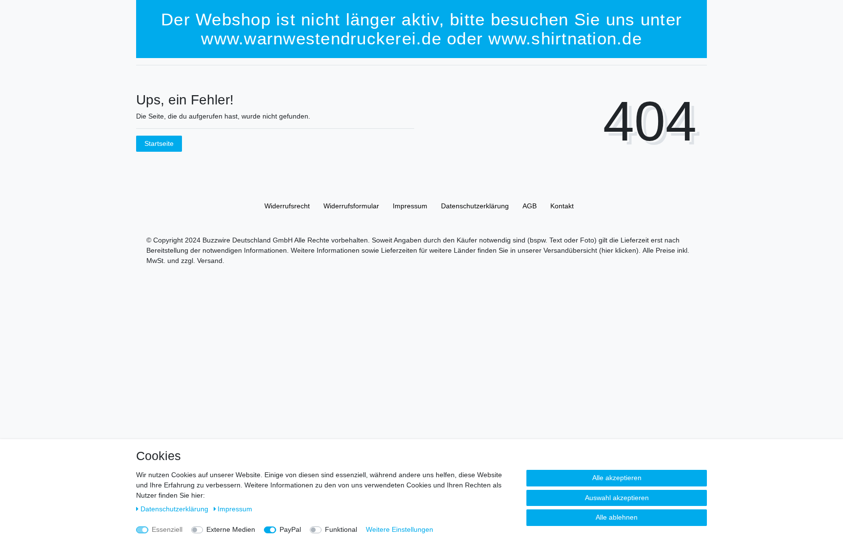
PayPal (290, 529)
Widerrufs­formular (351, 206)
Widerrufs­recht (287, 206)
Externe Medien (230, 529)
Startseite (159, 143)
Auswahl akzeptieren (617, 498)
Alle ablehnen (617, 517)
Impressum (410, 206)
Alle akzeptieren (617, 478)
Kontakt (562, 206)
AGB (529, 206)
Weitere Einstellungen (399, 529)
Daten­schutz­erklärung (475, 206)
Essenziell (167, 529)
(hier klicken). (620, 250)
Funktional (341, 529)
